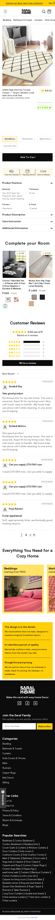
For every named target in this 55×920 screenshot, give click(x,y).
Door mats (39, 858)
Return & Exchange (12, 820)
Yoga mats (7, 861)
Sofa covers (25, 851)
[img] (9, 381)
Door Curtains (9, 851)
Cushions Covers (11, 854)
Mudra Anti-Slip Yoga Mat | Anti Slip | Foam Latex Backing (39, 283)
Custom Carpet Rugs (34, 865)
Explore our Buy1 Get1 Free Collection (22, 3)
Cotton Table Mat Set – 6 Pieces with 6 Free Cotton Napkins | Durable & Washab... (13, 284)
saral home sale (10, 872)
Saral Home (27, 11)
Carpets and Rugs (11, 865)
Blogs (5, 825)
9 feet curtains (9, 900)
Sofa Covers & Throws (14, 758)
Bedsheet (7, 840)
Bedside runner (10, 882)
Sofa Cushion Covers (33, 854)
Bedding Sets (31, 844)
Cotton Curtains (10, 875)
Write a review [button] (27, 363)
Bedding (7, 20)
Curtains (38, 20)
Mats (4, 763)
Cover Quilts (8, 847)
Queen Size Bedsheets (14, 886)
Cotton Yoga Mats (11, 868)
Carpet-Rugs (9, 772)
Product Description (13, 214)
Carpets (19, 861)
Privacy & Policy (10, 810)
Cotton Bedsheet (24, 840)
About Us (7, 800)
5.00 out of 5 (35, 331)
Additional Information (15, 228)
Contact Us (8, 805)
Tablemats (15, 858)
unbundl (33, 917)
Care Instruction (11, 221)
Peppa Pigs (29, 868)
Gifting (5, 782)
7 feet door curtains (38, 896)
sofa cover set (28, 875)
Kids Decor (8, 777)
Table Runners (20, 889)
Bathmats (27, 858)
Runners (6, 767)
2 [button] (26, 534)
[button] (15, 342)
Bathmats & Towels (22, 20)
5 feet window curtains (14, 896)
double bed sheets (34, 893)
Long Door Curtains (12, 893)
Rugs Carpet (34, 886)
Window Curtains (37, 847)
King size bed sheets (30, 882)
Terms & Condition (12, 815)
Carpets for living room (14, 879)
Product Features (12, 182)
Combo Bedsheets (12, 844)
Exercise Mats (35, 879)
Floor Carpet (32, 861)
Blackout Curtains (40, 872)
